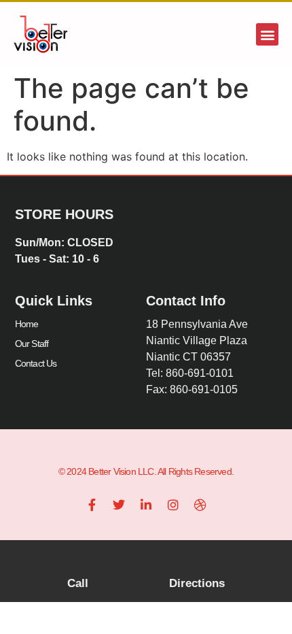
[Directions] (197, 562)
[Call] (78, 562)
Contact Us (36, 363)
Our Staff (32, 343)
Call (77, 583)
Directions (197, 583)
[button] (267, 34)
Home (27, 323)
